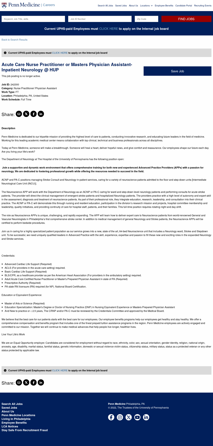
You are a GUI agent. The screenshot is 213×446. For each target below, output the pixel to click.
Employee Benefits (164, 5)
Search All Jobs (105, 5)
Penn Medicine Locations (18, 415)
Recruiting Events (202, 5)
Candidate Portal (183, 5)
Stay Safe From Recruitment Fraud (25, 430)
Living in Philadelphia (16, 419)
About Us (133, 5)
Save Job (177, 71)
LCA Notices (10, 426)
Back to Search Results (14, 39)
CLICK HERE (108, 28)
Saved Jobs (121, 5)
